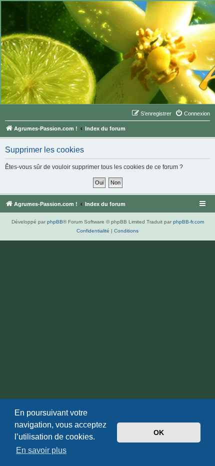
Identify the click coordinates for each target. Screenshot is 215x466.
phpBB (55, 221)
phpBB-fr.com (188, 221)
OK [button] (159, 432)
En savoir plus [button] (41, 450)
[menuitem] (192, 113)
